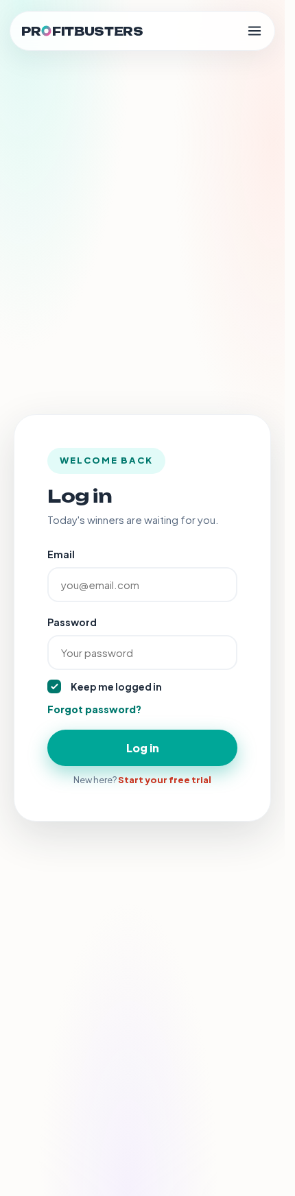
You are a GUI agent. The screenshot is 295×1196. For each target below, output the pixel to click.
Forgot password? (94, 709)
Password (72, 622)
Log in (142, 748)
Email (61, 554)
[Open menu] (254, 31)
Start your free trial (164, 779)
